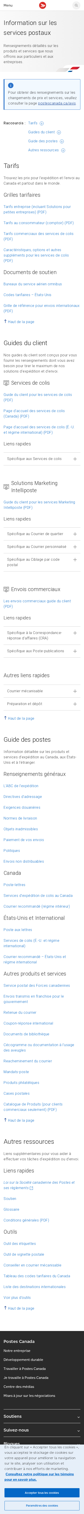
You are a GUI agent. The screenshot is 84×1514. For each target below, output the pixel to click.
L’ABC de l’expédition (21, 786)
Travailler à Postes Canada (25, 1369)
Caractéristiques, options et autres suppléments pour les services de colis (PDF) (36, 255)
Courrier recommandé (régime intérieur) (37, 906)
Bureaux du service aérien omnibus (33, 284)
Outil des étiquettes (20, 1244)
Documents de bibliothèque (27, 1034)
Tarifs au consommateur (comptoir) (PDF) (39, 223)
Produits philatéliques (21, 1083)
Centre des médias (19, 1386)
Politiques (12, 851)
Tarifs (32, 123)
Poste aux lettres (18, 930)
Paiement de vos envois (24, 840)
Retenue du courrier (20, 1012)
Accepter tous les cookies (42, 1492)
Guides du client (41, 132)
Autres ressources (43, 150)
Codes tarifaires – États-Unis (28, 295)
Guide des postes (43, 141)
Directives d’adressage (23, 797)
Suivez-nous (16, 1430)
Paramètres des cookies (42, 1505)
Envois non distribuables (24, 861)
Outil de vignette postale (24, 1254)
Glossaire (11, 1209)
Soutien (10, 1199)
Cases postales (17, 1093)
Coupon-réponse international (28, 1023)
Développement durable (23, 1360)
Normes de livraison (20, 818)
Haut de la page (21, 322)
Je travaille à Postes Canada (26, 1378)
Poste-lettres (15, 885)
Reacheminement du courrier (28, 1061)
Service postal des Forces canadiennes (37, 985)
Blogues (12, 1443)
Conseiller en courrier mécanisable (32, 1265)
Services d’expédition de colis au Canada (38, 895)
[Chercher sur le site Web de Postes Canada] (76, 5)
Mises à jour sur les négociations (29, 1395)
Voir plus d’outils (17, 1297)
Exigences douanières (22, 807)
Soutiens (13, 1416)
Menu (8, 5)
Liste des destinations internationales (35, 1287)
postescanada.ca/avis (57, 103)
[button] (42, 459)
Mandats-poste (16, 1072)
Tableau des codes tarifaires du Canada (37, 1276)
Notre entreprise (17, 1351)
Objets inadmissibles (21, 829)
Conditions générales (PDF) (26, 1220)
